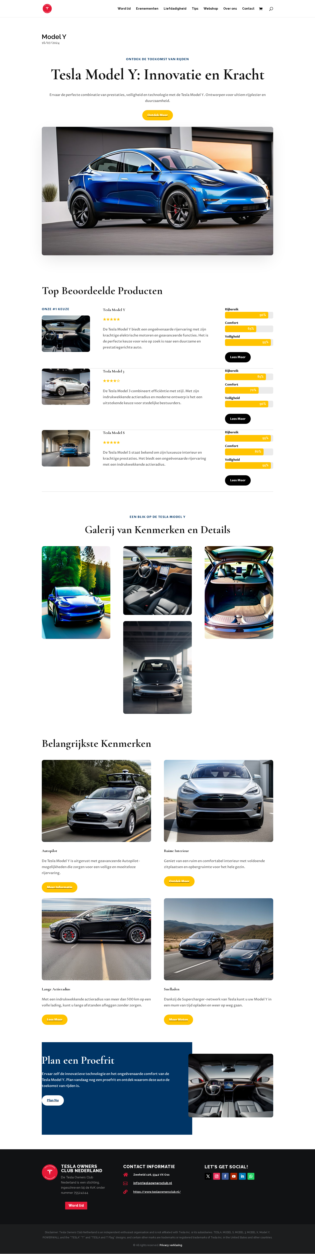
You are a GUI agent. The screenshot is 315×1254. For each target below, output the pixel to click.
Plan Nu (53, 1100)
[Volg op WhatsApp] (251, 1176)
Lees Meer (238, 357)
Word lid (124, 8)
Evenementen (147, 8)
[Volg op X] (208, 1176)
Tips (195, 8)
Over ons (230, 8)
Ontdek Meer (157, 115)
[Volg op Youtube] (233, 1176)
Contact (248, 8)
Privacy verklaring (171, 1245)
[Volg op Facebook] (225, 1176)
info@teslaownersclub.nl (152, 1183)
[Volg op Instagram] (216, 1176)
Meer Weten (178, 1020)
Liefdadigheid (175, 8)
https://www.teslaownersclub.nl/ (157, 1191)
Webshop (211, 8)
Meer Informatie (59, 887)
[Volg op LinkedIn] (242, 1176)
